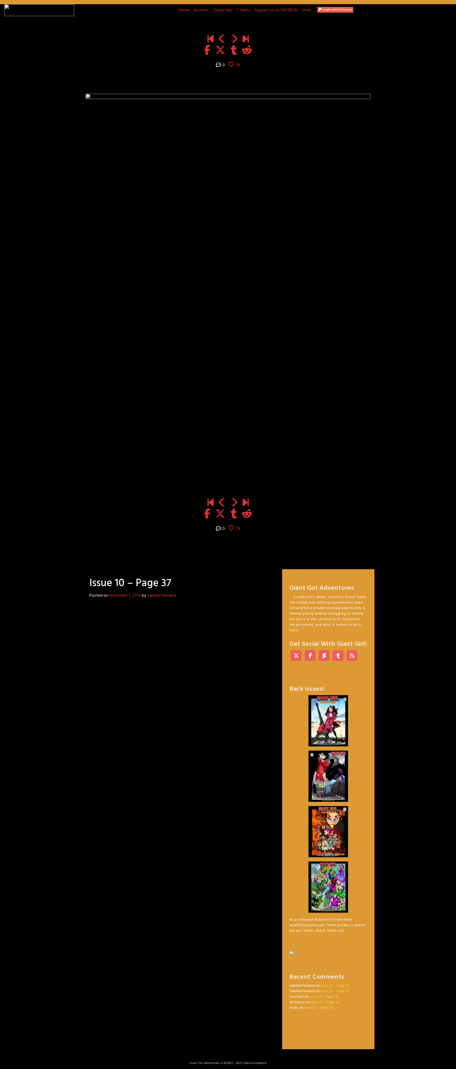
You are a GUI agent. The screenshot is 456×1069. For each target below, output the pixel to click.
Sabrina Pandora (161, 595)
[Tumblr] (338, 656)
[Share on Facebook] (207, 50)
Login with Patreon (337, 9)
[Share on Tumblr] (234, 50)
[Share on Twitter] (220, 50)
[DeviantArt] (324, 656)
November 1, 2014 (125, 595)
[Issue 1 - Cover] (210, 39)
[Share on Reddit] (247, 50)
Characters (222, 10)
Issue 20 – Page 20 (335, 986)
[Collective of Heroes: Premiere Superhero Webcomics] (328, 950)
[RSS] (352, 656)
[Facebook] (310, 656)
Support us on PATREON (276, 10)
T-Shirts (243, 10)
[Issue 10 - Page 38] (234, 39)
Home (184, 10)
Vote (306, 10)
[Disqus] (177, 672)
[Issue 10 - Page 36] (222, 39)
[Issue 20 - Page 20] (246, 39)
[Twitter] (296, 656)
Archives (201, 10)
